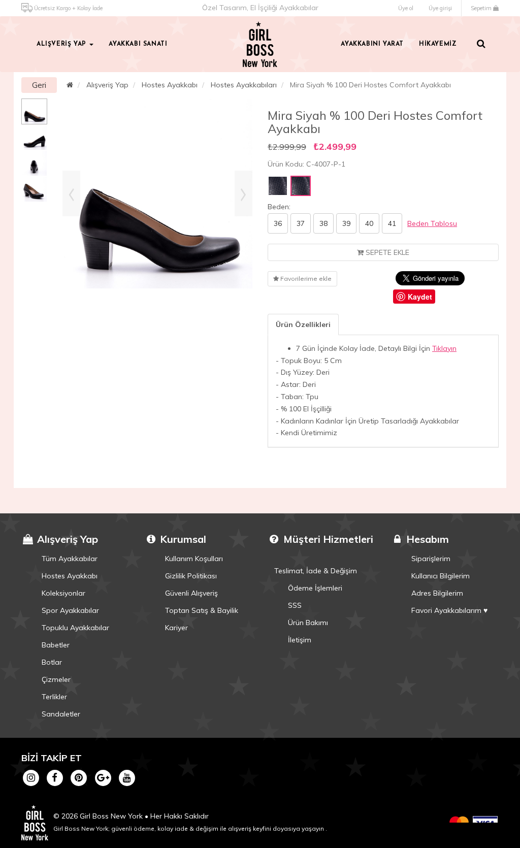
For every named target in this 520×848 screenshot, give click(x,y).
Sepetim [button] (482, 8)
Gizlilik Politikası (191, 575)
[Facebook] (54, 776)
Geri (39, 85)
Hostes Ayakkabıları (244, 84)
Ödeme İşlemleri (315, 588)
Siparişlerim (430, 558)
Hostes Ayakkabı (170, 84)
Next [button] (243, 193)
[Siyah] (278, 186)
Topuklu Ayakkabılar (75, 627)
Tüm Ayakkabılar (70, 558)
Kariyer (176, 627)
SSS (295, 605)
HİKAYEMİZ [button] (438, 44)
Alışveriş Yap (107, 84)
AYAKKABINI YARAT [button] (372, 44)
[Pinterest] (79, 776)
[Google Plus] (102, 776)
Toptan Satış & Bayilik (201, 610)
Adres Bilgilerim (437, 593)
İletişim (299, 639)
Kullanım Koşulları (194, 558)
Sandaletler (61, 714)
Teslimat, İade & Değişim (315, 570)
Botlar (52, 662)
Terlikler (54, 696)
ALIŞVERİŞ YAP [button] (62, 44)
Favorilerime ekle (305, 278)
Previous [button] (71, 193)
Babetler (56, 644)
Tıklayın (444, 348)
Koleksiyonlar (63, 593)
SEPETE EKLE (386, 252)
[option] (34, 111)
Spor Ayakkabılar (70, 610)
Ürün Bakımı (308, 622)
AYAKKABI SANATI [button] (138, 44)
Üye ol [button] (405, 8)
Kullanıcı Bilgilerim (440, 575)
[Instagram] (30, 776)
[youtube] (126, 776)
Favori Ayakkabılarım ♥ (449, 610)
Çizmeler (56, 679)
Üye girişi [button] (440, 8)
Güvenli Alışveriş (191, 593)
